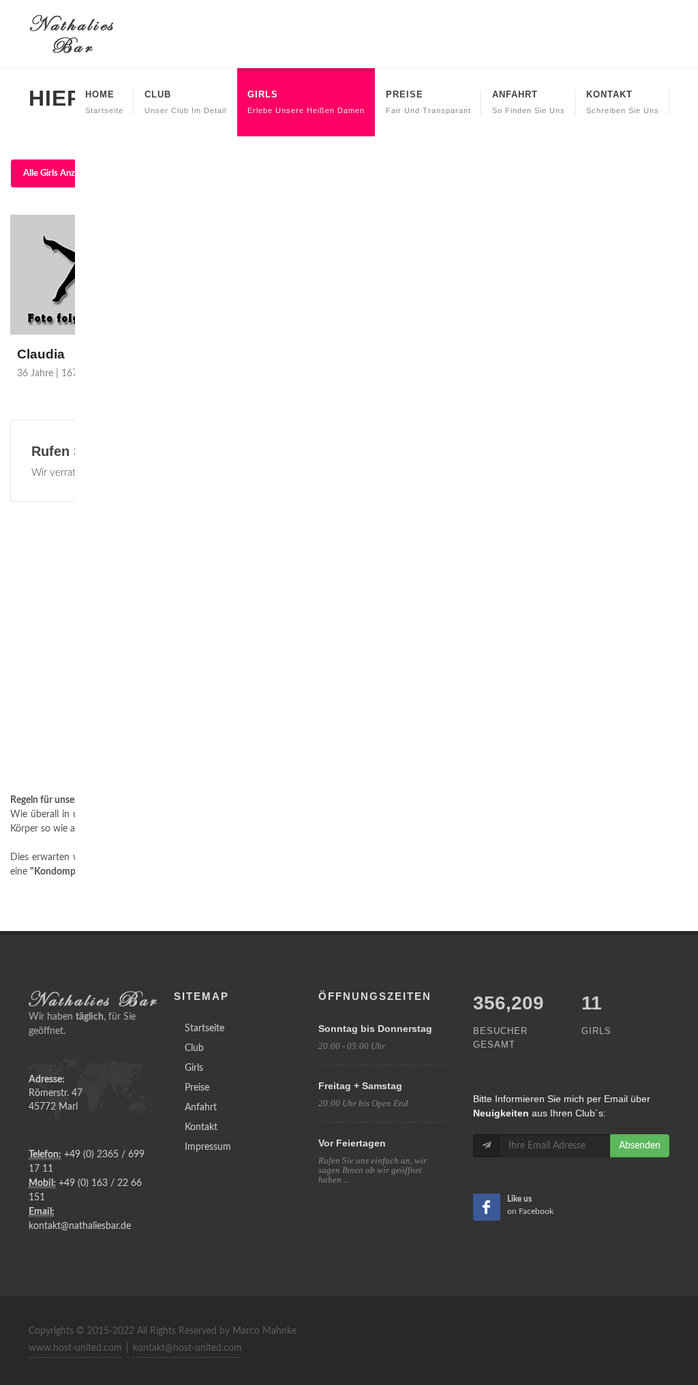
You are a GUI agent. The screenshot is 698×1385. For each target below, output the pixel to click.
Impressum (208, 1147)
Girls (194, 1068)
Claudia (41, 354)
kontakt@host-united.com (187, 1348)
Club (194, 1048)
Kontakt (201, 1127)
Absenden (640, 1146)
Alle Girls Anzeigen (59, 173)
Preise (197, 1088)
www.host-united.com (75, 1348)
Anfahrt (201, 1107)
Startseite (204, 1028)
